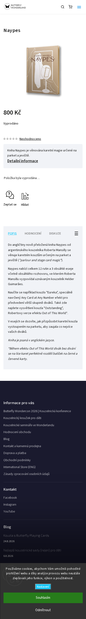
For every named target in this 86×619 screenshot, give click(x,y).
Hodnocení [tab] (33, 233)
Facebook (10, 497)
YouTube (9, 511)
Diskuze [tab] (55, 233)
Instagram (9, 504)
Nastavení (43, 586)
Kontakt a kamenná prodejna (22, 446)
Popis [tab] (12, 233)
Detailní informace (22, 161)
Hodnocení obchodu (17, 432)
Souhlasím (43, 597)
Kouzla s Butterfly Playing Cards (26, 535)
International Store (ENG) (19, 467)
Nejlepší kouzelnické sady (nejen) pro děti (32, 550)
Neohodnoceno (30, 139)
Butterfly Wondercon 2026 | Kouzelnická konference (37, 411)
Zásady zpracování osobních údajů (26, 474)
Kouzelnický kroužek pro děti (22, 418)
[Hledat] (62, 6)
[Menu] (79, 7)
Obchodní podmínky (17, 460)
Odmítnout (43, 610)
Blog (6, 439)
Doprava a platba (14, 453)
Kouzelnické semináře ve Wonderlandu (28, 425)
